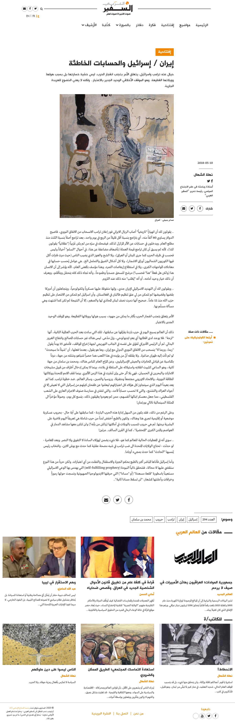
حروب (159, 519)
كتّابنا (106, 24)
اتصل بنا (122, 713)
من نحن (138, 713)
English (26, 16)
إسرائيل (193, 519)
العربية (38, 16)
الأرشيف (91, 24)
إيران (181, 519)
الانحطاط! (225, 669)
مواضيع (184, 24)
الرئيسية (202, 24)
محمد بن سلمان (141, 519)
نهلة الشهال (203, 174)
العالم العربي (188, 532)
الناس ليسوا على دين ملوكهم (53, 669)
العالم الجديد (224, 594)
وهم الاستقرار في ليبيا (59, 582)
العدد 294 (208, 519)
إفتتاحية (167, 24)
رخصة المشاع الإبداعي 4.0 (19, 707)
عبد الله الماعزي (67, 588)
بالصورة (124, 24)
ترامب (171, 519)
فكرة (152, 24)
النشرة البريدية (101, 713)
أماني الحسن (147, 594)
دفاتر (139, 24)
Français (32, 16)
